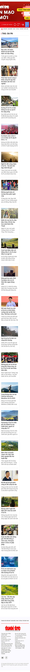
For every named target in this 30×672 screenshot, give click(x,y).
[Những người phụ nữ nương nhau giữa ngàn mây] (9, 185)
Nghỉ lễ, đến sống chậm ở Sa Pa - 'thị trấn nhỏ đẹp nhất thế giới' (8, 166)
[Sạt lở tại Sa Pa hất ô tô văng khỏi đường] (9, 331)
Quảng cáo (18, 24)
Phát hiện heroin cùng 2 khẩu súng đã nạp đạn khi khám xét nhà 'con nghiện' (8, 80)
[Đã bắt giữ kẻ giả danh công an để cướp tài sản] (9, 475)
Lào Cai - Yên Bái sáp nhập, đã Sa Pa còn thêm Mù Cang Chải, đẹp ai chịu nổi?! (8, 599)
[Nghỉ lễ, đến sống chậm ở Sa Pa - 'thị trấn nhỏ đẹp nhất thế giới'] (9, 157)
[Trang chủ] (2, 29)
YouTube (10, 24)
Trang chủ (3, 620)
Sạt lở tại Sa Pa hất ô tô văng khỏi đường (8, 339)
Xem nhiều (10, 28)
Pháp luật (26, 28)
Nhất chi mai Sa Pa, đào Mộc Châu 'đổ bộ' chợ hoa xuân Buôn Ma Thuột (9, 223)
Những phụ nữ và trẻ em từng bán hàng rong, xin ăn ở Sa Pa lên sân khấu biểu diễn (9, 367)
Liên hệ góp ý (18, 648)
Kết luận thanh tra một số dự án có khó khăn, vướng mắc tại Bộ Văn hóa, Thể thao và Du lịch (8, 311)
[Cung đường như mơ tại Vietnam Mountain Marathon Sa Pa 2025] (9, 387)
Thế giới (21, 28)
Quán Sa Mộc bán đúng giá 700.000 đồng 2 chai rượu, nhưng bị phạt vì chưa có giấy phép (8, 540)
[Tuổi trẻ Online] (13, 628)
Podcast (4, 24)
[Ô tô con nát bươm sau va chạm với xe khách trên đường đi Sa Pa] (9, 562)
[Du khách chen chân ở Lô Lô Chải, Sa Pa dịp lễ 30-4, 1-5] (9, 129)
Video (14, 28)
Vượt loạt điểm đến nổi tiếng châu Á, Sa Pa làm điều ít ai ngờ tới (8, 252)
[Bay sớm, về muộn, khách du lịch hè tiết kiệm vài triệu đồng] (9, 43)
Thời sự (17, 28)
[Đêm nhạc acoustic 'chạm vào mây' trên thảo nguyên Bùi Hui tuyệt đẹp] (9, 445)
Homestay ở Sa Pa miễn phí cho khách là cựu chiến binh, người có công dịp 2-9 (9, 425)
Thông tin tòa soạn (5, 649)
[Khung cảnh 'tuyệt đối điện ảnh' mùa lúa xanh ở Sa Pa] (9, 502)
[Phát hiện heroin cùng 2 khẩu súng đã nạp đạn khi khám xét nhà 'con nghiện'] (9, 71)
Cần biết (15, 24)
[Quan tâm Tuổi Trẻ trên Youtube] (2, 657)
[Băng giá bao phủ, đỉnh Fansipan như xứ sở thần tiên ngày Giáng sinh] (9, 271)
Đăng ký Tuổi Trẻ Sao (27, 24)
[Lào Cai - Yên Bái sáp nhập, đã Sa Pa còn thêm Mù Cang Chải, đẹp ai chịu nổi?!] (9, 590)
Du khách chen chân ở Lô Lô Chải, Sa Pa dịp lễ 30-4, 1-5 (8, 138)
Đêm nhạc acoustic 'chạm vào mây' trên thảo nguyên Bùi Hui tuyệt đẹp (7, 455)
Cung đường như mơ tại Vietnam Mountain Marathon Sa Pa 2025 (8, 396)
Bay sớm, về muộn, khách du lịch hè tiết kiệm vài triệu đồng (7, 51)
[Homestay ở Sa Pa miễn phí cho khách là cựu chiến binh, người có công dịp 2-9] (9, 415)
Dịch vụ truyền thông (20, 645)
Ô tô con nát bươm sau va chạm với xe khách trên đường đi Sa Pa (8, 570)
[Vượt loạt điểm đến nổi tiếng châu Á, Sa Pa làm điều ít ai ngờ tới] (9, 243)
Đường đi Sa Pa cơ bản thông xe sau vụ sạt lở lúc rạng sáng (8, 110)
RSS (23, 648)
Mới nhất (5, 28)
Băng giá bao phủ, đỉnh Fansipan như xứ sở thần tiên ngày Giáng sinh (8, 281)
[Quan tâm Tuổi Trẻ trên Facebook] (6, 657)
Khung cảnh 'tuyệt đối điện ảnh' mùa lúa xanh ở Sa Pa (8, 510)
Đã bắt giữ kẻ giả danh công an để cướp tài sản (9, 483)
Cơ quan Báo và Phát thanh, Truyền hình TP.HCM (6, 652)
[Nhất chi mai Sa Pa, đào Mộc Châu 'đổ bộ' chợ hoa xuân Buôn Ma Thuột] (9, 213)
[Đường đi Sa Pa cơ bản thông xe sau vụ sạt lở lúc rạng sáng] (9, 101)
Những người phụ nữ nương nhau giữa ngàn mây (8, 194)
